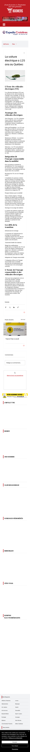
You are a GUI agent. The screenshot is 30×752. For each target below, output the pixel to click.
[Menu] (4, 24)
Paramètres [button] (15, 749)
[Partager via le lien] (18, 307)
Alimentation (5, 704)
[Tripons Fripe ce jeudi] (15, 329)
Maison (3, 720)
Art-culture (4, 707)
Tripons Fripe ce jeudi (12, 339)
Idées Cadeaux (19, 723)
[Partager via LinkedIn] (14, 307)
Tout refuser (15, 746)
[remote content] (15, 190)
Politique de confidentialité (15, 738)
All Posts (6, 44)
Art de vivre (5, 710)
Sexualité (17, 710)
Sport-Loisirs (18, 713)
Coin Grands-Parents (7, 723)
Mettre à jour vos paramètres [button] (15, 375)
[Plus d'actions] (24, 53)
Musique (17, 704)
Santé (16, 707)
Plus (13, 44)
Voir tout (23, 319)
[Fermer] (28, 732)
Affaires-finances (6, 700)
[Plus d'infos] (15, 373)
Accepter (14, 742)
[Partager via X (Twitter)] (10, 307)
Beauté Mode (5, 713)
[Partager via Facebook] (5, 307)
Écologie (7, 302)
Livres (16, 700)
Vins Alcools (18, 720)
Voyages (17, 717)
